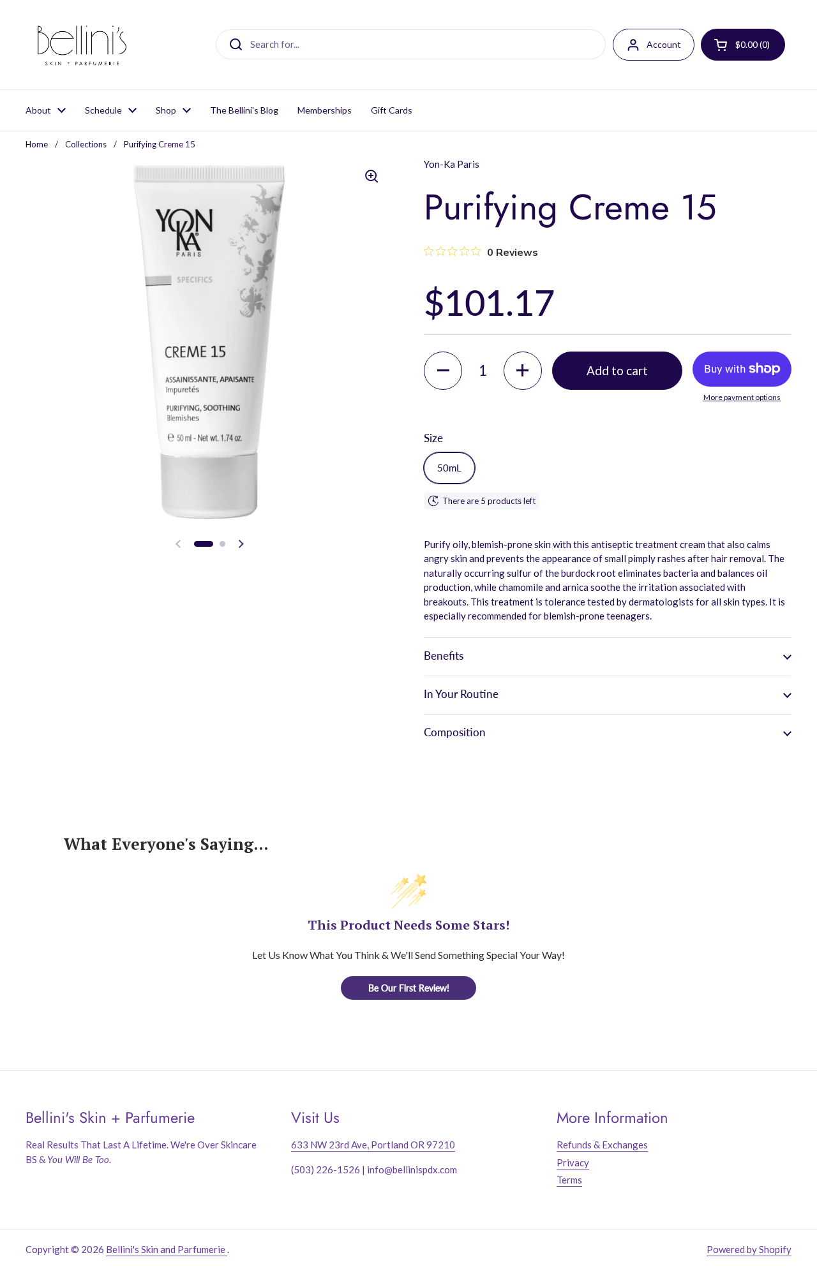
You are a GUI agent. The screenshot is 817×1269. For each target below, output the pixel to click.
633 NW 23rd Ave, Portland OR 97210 (373, 1144)
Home (37, 144)
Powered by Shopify (749, 1249)
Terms (569, 1179)
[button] (203, 544)
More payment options (742, 397)
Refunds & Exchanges (602, 1144)
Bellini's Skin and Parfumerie (166, 1249)
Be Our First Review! (408, 988)
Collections (86, 144)
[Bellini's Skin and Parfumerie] (82, 45)
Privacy (573, 1162)
